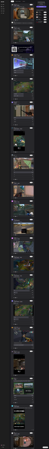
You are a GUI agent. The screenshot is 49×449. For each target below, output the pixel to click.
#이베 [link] (28, 381)
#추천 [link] (29, 381)
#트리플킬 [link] (18, 203)
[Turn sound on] (15, 18)
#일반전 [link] (16, 203)
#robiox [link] (24, 381)
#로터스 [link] (14, 203)
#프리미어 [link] (16, 184)
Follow (31, 4)
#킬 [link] (17, 184)
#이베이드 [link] (26, 381)
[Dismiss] (33, 45)
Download (41, 6)
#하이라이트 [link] (20, 221)
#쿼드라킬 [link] (18, 258)
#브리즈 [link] (14, 353)
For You (12, 1)
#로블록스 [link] (22, 381)
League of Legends (18, 1)
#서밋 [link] (14, 184)
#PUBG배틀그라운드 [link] (16, 221)
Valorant (24, 1)
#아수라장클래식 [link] (15, 258)
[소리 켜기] (32, 8)
